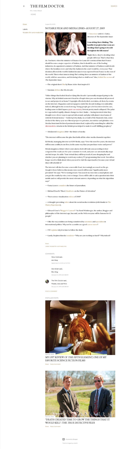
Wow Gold (55, 257)
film (63, 84)
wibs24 (75, 443)
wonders (70, 235)
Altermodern (50, 126)
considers (62, 185)
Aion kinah (55, 269)
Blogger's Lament (68, 211)
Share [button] (25, 24)
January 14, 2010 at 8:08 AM (59, 286)
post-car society (75, 109)
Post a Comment (51, 291)
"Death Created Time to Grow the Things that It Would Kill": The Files (77, 421)
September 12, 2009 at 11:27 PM (60, 263)
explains (54, 230)
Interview (93, 34)
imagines (60, 132)
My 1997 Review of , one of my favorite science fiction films (75, 359)
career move (92, 224)
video (67, 202)
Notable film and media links (33, 32)
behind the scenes (105, 77)
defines (57, 90)
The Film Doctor (47, 6)
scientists (88, 222)
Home (33, 14)
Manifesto (70, 191)
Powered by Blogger (72, 439)
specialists (100, 222)
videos (71, 197)
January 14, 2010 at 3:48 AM (59, 275)
